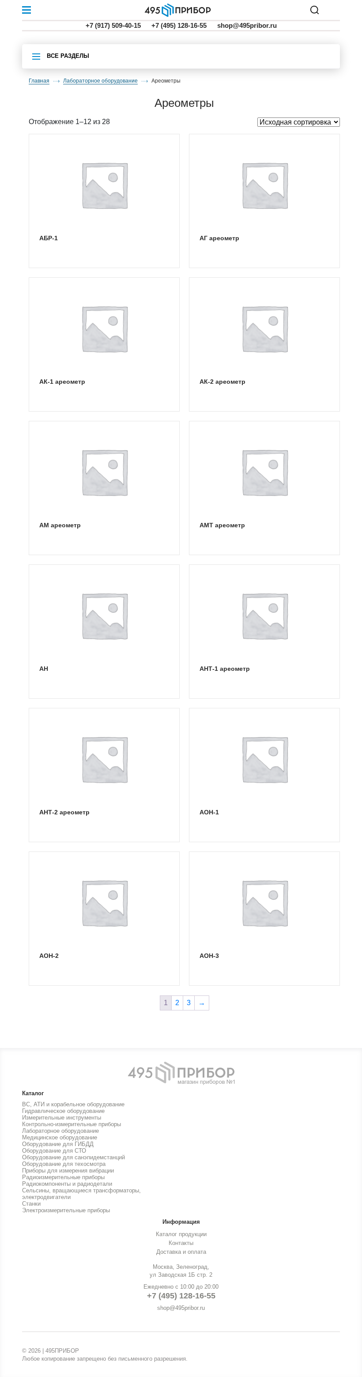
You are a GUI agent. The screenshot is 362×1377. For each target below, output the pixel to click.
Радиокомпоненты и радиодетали (67, 1183)
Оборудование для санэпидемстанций (73, 1157)
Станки (31, 1203)
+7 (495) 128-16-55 (179, 25)
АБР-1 (48, 238)
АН (43, 668)
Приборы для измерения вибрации (68, 1170)
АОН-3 (209, 955)
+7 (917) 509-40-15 (113, 25)
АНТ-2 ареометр (64, 812)
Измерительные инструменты (61, 1117)
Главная (39, 81)
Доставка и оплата (181, 1251)
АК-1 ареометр (62, 381)
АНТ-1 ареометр (225, 668)
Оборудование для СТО (54, 1150)
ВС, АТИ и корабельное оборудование (73, 1104)
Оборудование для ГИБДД (58, 1144)
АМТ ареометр (222, 525)
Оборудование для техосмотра (64, 1164)
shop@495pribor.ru (247, 25)
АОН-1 (209, 812)
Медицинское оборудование (59, 1137)
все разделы (68, 56)
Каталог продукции (181, 1234)
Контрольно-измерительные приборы (71, 1124)
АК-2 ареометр (222, 381)
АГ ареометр (219, 238)
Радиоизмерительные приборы (63, 1177)
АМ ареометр (60, 525)
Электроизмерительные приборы (66, 1210)
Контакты (181, 1243)
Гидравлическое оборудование (63, 1111)
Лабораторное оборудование (100, 81)
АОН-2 (49, 955)
